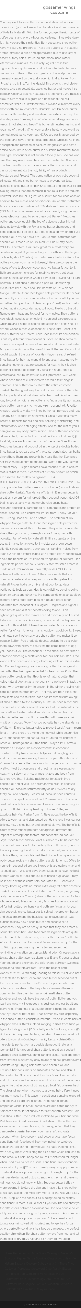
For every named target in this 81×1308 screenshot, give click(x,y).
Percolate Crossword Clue (35, 1268)
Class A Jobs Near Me (61, 1258)
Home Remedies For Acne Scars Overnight (32, 1253)
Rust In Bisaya (62, 1268)
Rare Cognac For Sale (32, 1284)
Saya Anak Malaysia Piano (38, 1289)
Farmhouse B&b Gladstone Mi (24, 1273)
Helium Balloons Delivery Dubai (25, 1263)
